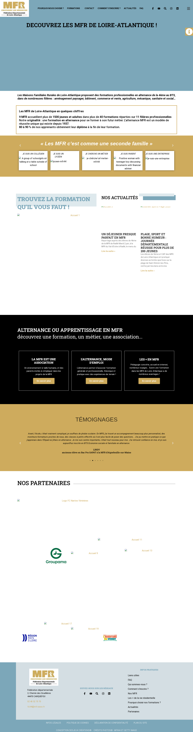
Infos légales (53, 723)
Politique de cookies (78, 723)
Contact (89, 8)
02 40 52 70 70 (34, 701)
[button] (20, 145)
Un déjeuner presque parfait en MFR (118, 235)
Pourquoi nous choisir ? (51, 8)
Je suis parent (128, 154)
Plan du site (140, 723)
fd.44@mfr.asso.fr (36, 706)
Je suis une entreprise (157, 154)
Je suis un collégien (33, 154)
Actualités (130, 8)
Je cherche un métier (96, 154)
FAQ (141, 8)
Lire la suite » (108, 251)
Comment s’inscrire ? (109, 8)
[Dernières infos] (189, 31)
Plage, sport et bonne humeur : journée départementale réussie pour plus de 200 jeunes (157, 242)
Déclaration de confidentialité (111, 723)
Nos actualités (119, 197)
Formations (73, 8)
